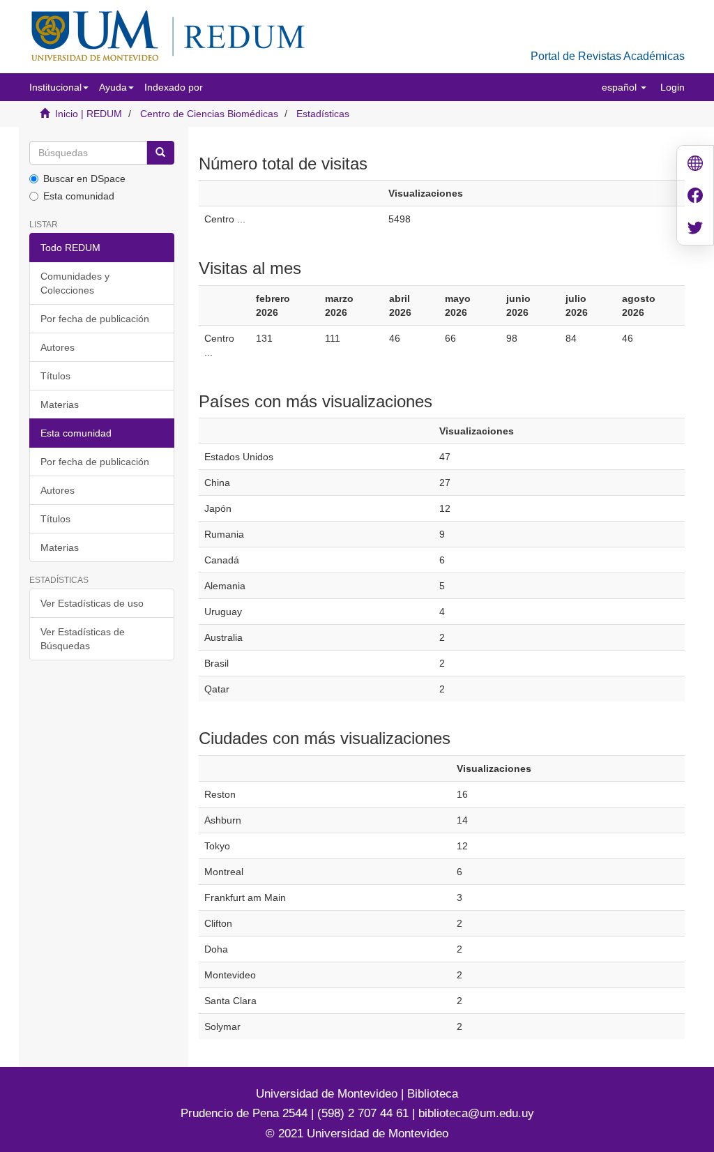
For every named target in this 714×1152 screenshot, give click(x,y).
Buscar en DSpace (84, 178)
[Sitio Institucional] (695, 165)
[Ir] (160, 153)
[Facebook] (695, 197)
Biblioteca (431, 1093)
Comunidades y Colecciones (74, 283)
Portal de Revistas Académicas (608, 56)
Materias (59, 404)
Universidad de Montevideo (328, 1093)
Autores (57, 347)
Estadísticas (322, 113)
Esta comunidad (78, 196)
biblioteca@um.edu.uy (476, 1113)
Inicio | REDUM (88, 113)
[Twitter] (695, 229)
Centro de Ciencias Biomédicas (209, 113)
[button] (59, 87)
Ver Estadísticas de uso (92, 603)
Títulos (55, 375)
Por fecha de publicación (94, 318)
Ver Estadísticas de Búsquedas (82, 638)
